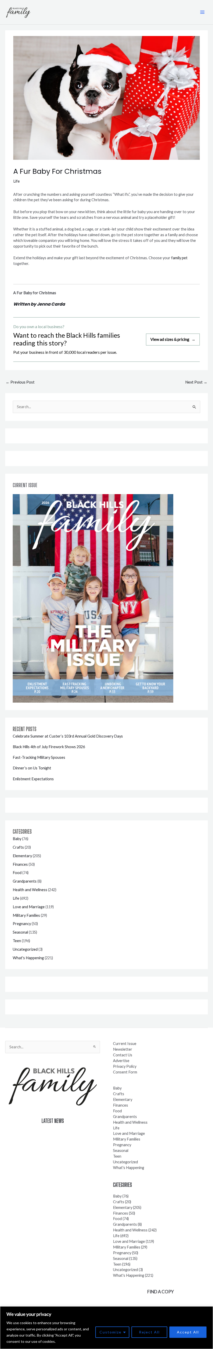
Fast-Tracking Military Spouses (39, 757)
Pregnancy (22, 923)
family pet (179, 258)
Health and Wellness (30, 890)
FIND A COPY (160, 1291)
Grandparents (25, 881)
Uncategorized (25, 949)
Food (17, 872)
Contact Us (122, 1055)
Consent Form (125, 1072)
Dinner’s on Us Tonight (32, 768)
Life (16, 181)
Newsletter (122, 1049)
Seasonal (20, 932)
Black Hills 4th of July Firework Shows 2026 (49, 747)
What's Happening (28, 958)
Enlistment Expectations (33, 779)
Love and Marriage (29, 907)
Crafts (18, 847)
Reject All (149, 1332)
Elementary (22, 856)
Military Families (26, 915)
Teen (17, 941)
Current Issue (124, 1043)
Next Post (196, 382)
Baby (17, 838)
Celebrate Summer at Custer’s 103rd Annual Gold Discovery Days (68, 736)
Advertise (121, 1060)
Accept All (188, 1332)
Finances (20, 864)
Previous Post (20, 382)
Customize (110, 1332)
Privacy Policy (124, 1066)
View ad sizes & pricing (172, 339)
